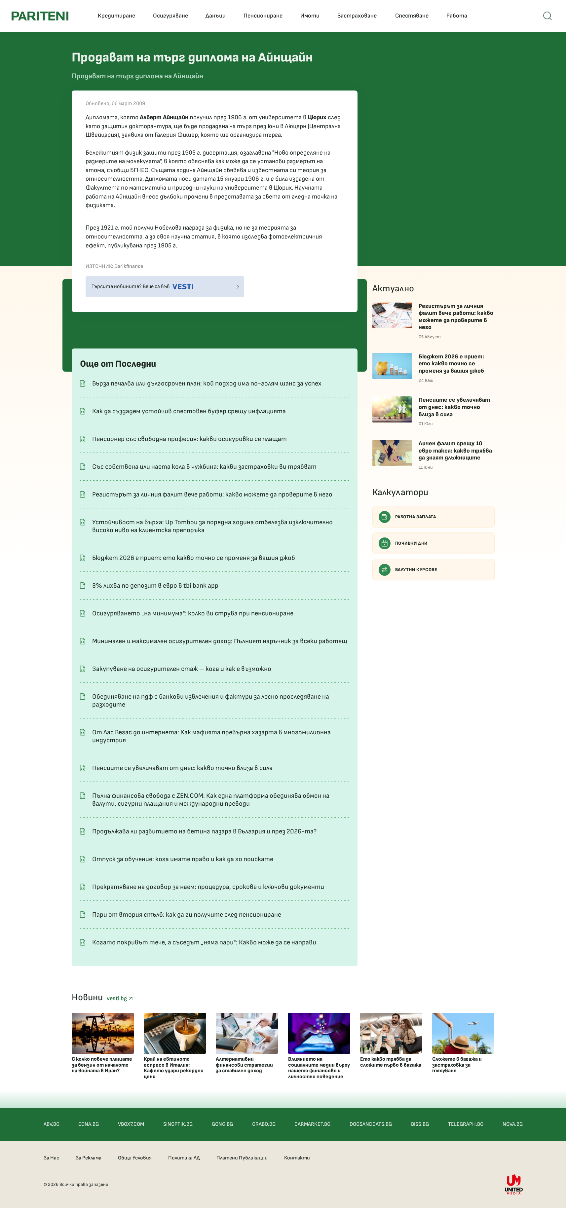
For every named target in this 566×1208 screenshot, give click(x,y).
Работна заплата (415, 517)
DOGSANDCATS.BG (371, 1124)
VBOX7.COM (131, 1124)
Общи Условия (135, 1158)
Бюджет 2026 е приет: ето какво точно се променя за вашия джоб (193, 558)
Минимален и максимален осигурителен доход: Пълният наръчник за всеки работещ (219, 641)
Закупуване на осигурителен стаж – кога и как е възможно (181, 669)
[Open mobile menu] (547, 15)
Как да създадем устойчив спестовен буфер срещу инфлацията (189, 411)
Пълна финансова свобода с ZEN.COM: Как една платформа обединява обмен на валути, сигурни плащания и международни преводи (210, 800)
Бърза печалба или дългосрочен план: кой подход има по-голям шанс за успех (206, 383)
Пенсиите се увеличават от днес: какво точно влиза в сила (182, 768)
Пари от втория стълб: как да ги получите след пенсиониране (186, 915)
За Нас (51, 1158)
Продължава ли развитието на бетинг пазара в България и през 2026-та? (204, 831)
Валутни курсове (416, 569)
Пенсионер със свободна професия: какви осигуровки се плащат (189, 439)
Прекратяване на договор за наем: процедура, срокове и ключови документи (208, 887)
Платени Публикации (242, 1158)
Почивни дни (411, 543)
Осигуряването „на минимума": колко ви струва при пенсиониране (192, 613)
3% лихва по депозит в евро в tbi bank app (155, 586)
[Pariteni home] (40, 16)
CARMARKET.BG (312, 1124)
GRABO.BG (264, 1124)
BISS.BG (420, 1124)
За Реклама (88, 1158)
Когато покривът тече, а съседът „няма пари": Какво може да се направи (204, 942)
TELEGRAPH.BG (465, 1124)
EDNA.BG (88, 1124)
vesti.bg (118, 998)
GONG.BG (222, 1124)
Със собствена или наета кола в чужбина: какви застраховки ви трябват (204, 467)
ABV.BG (51, 1124)
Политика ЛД (184, 1158)
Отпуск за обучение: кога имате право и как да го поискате (182, 859)
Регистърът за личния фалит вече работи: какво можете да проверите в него (212, 494)
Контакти (297, 1158)
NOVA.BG (513, 1124)
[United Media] (514, 1184)
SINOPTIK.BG (178, 1124)
